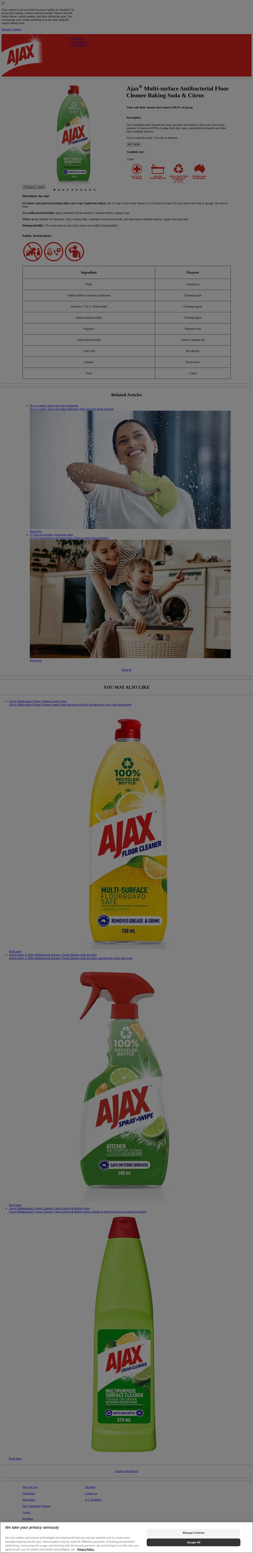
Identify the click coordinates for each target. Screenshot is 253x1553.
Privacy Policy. (85, 1549)
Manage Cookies (193, 1532)
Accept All (193, 1542)
